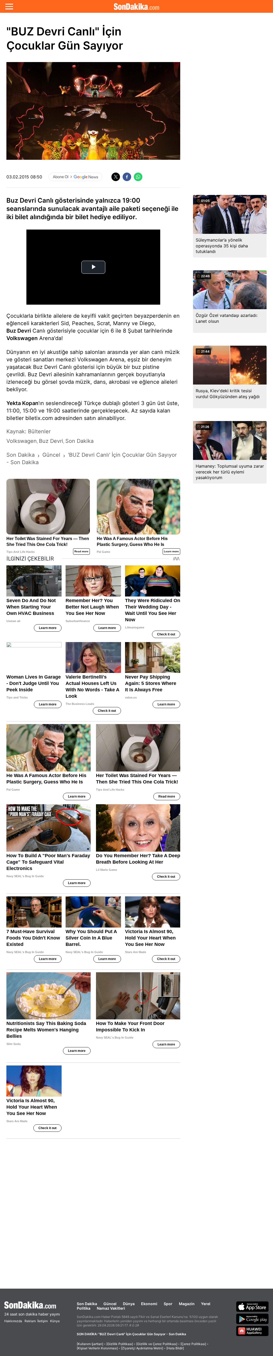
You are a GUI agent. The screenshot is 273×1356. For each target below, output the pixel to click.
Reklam (30, 1321)
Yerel (205, 1303)
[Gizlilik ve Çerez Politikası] (156, 1344)
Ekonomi (149, 1303)
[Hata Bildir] (175, 1348)
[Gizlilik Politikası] (119, 1344)
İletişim (42, 1321)
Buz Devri (18, 331)
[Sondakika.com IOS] (252, 1306)
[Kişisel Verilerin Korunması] (97, 1348)
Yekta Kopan (22, 403)
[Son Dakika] (136, 6)
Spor (168, 1303)
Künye (55, 1321)
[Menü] (9, 6)
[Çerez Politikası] (193, 1344)
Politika (83, 1308)
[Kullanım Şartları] (90, 1344)
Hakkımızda (13, 1321)
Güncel (110, 1303)
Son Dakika (87, 1303)
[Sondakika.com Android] (252, 1319)
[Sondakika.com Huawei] (252, 1331)
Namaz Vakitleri (111, 1308)
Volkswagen (22, 338)
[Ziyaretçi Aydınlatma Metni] (142, 1348)
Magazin (187, 1303)
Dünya (129, 1303)
